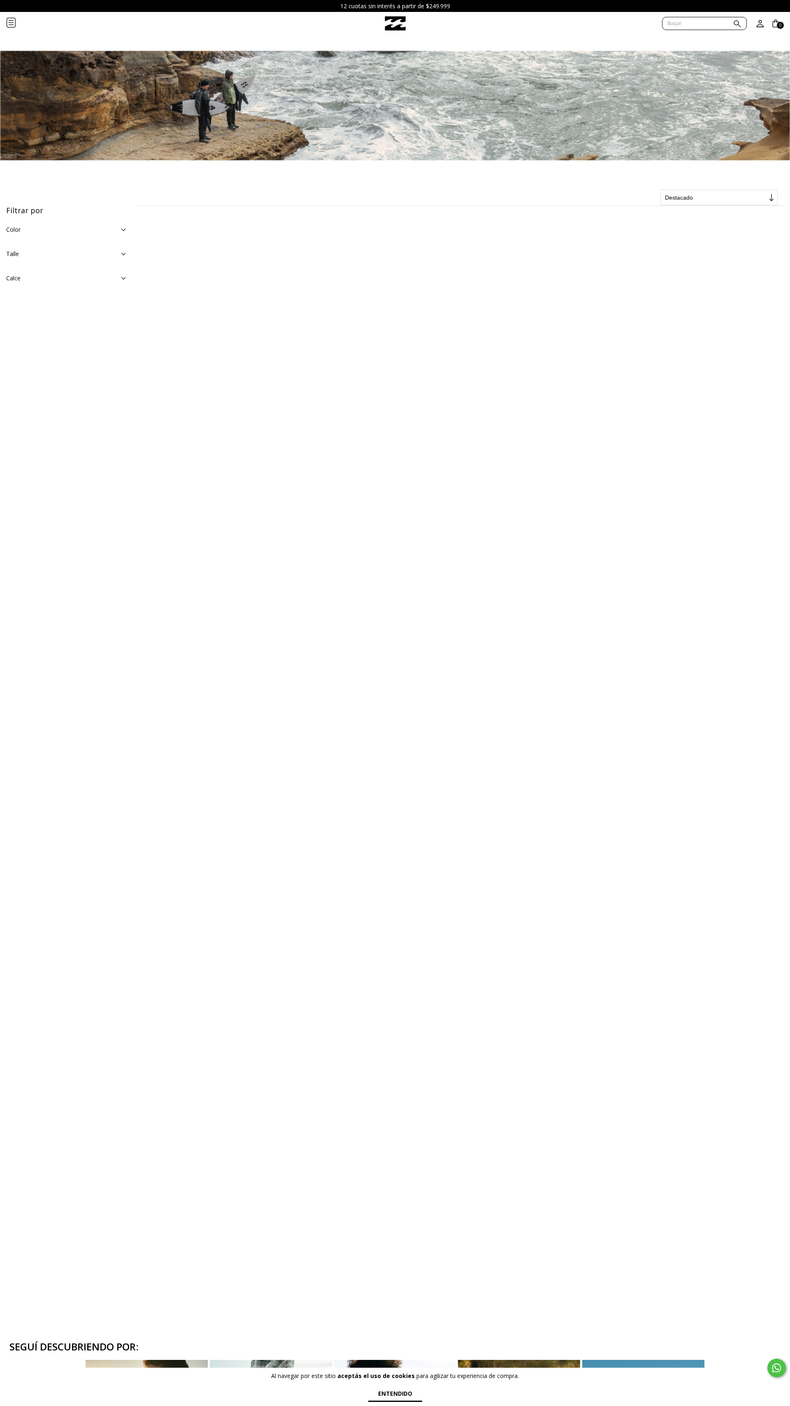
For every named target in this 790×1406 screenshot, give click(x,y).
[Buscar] (737, 24)
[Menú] (17, 23)
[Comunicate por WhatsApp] (776, 1368)
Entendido (395, 1393)
